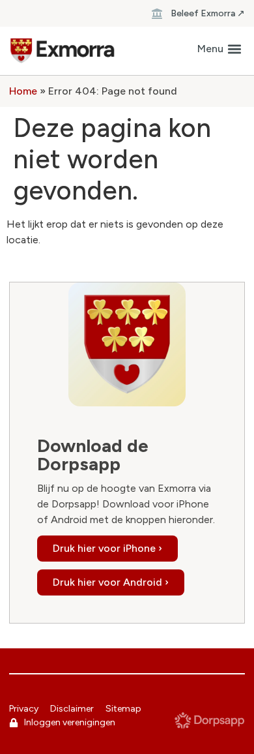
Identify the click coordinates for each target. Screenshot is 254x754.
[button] (219, 49)
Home (23, 91)
